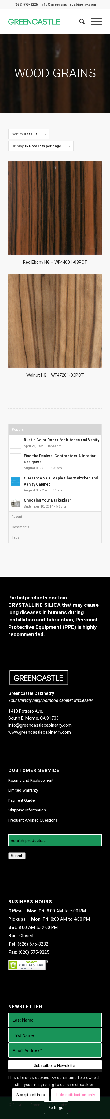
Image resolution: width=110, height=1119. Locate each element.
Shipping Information (27, 810)
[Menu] (93, 21)
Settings (56, 1108)
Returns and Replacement (30, 780)
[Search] (79, 21)
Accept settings (30, 1095)
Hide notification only (75, 1095)
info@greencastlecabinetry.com (40, 725)
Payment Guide (21, 800)
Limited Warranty (23, 790)
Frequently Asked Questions (33, 820)
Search (17, 855)
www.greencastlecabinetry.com (39, 732)
